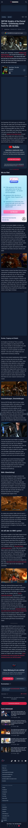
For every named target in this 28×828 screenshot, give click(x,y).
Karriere (4, 781)
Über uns (4, 768)
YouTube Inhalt (16, 169)
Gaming (4, 17)
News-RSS (4, 798)
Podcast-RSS (5, 800)
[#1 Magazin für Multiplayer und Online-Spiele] (14, 2)
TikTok (3, 787)
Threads (4, 794)
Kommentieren (20, 678)
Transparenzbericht (6, 776)
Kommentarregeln (15, 688)
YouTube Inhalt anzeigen (14, 159)
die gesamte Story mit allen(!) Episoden (16, 561)
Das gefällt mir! (8, 678)
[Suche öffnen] (26, 2)
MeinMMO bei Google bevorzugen (15, 33)
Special (9, 17)
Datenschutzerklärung (20, 165)
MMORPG (11, 71)
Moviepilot (4, 820)
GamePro (4, 809)
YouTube (4, 796)
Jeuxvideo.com (5, 815)
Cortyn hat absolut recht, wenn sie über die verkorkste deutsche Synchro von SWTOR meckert (13, 655)
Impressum (4, 770)
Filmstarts (4, 818)
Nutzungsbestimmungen (7, 772)
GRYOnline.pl (5, 813)
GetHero (4, 811)
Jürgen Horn (6, 29)
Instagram (4, 791)
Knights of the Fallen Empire (14, 134)
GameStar (4, 807)
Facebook (4, 789)
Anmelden (24, 693)
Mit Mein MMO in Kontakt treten (9, 778)
